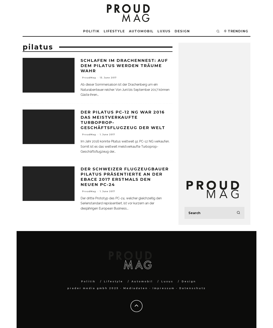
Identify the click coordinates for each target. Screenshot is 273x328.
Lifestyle (114, 31)
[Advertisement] (214, 108)
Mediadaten (135, 288)
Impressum (163, 288)
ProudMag (89, 77)
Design (182, 31)
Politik (91, 31)
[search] (238, 213)
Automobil (141, 31)
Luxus (164, 31)
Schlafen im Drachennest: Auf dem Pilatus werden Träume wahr (124, 65)
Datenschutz (192, 288)
